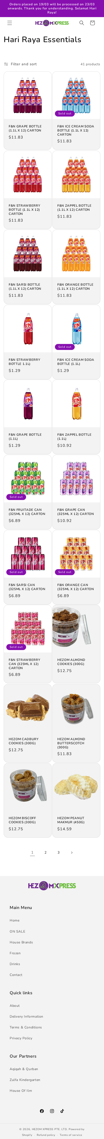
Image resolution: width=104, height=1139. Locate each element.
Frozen (15, 953)
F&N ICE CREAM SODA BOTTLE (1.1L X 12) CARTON (75, 131)
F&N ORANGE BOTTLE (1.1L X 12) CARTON (75, 287)
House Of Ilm (21, 1090)
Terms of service (71, 1135)
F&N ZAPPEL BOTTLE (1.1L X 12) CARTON (74, 208)
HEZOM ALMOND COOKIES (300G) (71, 662)
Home (14, 920)
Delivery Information (26, 1016)
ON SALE (17, 931)
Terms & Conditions (26, 1027)
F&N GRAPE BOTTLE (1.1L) (25, 437)
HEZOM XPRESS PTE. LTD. (50, 1129)
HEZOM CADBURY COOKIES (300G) (24, 741)
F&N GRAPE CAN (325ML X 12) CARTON (75, 512)
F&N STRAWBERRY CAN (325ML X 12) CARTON (24, 664)
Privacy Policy (21, 1038)
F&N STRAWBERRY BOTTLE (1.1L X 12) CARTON (24, 210)
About (15, 1005)
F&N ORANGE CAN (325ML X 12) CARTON (75, 587)
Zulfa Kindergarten (25, 1080)
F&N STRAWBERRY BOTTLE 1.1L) (24, 362)
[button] (9, 23)
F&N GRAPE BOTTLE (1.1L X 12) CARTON (25, 129)
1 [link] (32, 852)
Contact (16, 975)
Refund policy (46, 1135)
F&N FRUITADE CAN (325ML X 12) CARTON (27, 512)
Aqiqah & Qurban (24, 1069)
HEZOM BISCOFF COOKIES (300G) (22, 820)
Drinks (15, 964)
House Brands (21, 942)
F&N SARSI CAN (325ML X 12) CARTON (27, 587)
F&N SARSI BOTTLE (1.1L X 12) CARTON (25, 287)
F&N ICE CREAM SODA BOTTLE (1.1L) (75, 362)
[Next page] (71, 852)
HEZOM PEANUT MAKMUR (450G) (71, 820)
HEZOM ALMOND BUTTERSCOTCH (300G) (71, 743)
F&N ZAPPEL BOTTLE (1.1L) (74, 437)
